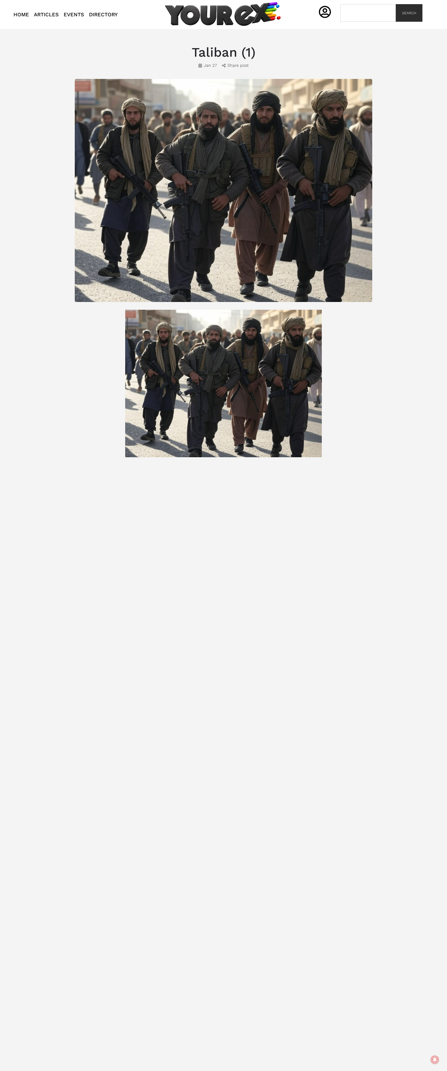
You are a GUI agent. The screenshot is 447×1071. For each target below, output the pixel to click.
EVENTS (74, 14)
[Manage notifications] (435, 1059)
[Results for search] (368, 25)
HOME (21, 14)
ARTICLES (46, 14)
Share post (238, 65)
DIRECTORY (103, 14)
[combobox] (368, 13)
